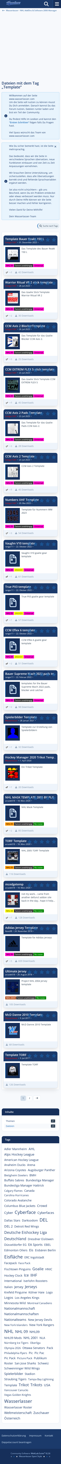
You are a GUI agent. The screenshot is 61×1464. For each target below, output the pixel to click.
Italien (8, 1287)
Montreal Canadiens (39, 1303)
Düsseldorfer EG (15, 1245)
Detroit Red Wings (26, 1226)
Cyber (8, 1212)
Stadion (30, 1374)
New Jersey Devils (40, 1320)
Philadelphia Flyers (15, 1353)
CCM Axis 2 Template (19, 456)
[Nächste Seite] (37, 1098)
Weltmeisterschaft (18, 1413)
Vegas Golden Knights (17, 1395)
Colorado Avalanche (18, 1200)
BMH (32, 1175)
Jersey (18, 1287)
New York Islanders (16, 1325)
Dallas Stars (12, 1220)
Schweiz (43, 1363)
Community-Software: (30, 1453)
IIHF (33, 1275)
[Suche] (46, 4)
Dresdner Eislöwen (41, 1239)
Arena (31, 1165)
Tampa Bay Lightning (41, 1379)
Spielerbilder (13, 1374)
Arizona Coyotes (15, 1170)
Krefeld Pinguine (15, 1292)
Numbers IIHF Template (22, 500)
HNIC (48, 1269)
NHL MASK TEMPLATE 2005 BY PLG (29, 797)
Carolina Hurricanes (16, 1195)
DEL (44, 1220)
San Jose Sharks (25, 1363)
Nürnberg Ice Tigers (16, 1343)
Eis (31, 1250)
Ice (26, 1275)
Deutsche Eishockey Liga (25, 1232)
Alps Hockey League (19, 1154)
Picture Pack (24, 1358)
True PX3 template (18, 587)
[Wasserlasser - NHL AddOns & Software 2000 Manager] (13, 4)
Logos (8, 1297)
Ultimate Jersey (16, 971)
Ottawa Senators (33, 1348)
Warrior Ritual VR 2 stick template (29, 282)
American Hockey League (21, 1160)
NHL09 (34, 1332)
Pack (50, 1348)
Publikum (40, 1358)
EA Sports (35, 1244)
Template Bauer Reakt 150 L (24, 239)
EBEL (47, 1245)
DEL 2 (8, 1226)
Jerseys (31, 1286)
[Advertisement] (30, 46)
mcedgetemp (14, 884)
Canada (29, 1191)
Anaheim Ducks (15, 1165)
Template (10, 1385)
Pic (31, 1353)
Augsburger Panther (41, 1170)
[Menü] (57, 4)
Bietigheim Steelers (16, 1175)
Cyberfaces (45, 1212)
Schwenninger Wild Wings (22, 1368)
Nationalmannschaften (21, 1314)
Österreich (12, 1418)
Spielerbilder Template (21, 717)
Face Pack (24, 1263)
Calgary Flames (13, 1191)
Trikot (24, 1384)
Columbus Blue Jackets (19, 1206)
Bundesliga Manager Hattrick (24, 1185)
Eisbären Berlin (45, 1250)
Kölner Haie (36, 1292)
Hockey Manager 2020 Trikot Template (32, 757)
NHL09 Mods (13, 1338)
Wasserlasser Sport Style (30, 1456)
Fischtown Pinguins (17, 1269)
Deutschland (15, 1238)
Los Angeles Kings (27, 1298)
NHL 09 (21, 1331)
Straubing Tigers (15, 1379)
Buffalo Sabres (14, 1180)
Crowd (42, 1206)
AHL (32, 1149)
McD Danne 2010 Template (23, 1015)
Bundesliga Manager (40, 1180)
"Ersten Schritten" (19, 122)
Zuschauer (41, 1413)
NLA (42, 1338)
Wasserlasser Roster (18, 1407)
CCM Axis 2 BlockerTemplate (25, 326)
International (13, 1281)
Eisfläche (13, 1257)
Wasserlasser (18, 1401)
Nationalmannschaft (19, 1308)
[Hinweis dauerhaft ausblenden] (56, 146)
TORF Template (16, 841)
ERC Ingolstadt (34, 1257)
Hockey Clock (13, 1275)
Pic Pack (9, 1358)
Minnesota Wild (15, 1303)
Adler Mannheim (15, 1149)
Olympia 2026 (12, 1348)
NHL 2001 (30, 1338)
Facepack (10, 1263)
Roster (8, 1363)
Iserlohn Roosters (35, 1281)
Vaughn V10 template (20, 543)
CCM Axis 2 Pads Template (23, 413)
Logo (49, 1292)
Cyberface (25, 1212)
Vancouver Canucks (16, 1390)
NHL (9, 1331)
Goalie (38, 1268)
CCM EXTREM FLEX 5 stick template (29, 369)
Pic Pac (39, 1353)
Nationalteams (15, 1319)
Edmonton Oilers (15, 1250)
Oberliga (35, 1343)
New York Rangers (41, 1325)
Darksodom (30, 1220)
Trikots (36, 1384)
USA (47, 1385)
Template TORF (16, 1055)
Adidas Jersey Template (21, 928)
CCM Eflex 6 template (20, 630)
